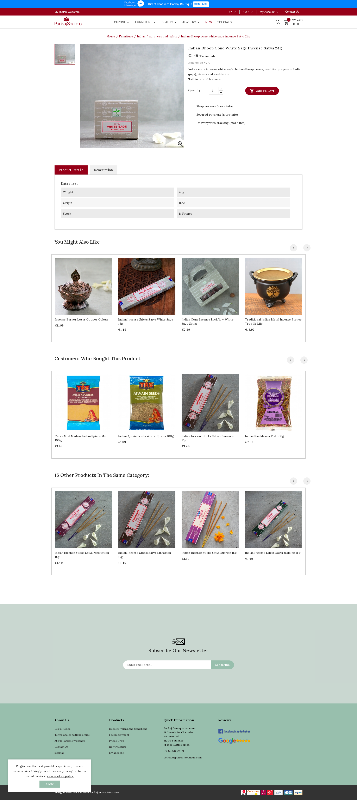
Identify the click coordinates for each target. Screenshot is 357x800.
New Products (118, 746)
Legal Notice (63, 728)
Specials (224, 22)
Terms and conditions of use (72, 734)
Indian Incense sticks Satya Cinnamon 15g (208, 438)
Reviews (225, 720)
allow (50, 784)
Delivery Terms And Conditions (128, 728)
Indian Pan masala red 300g (264, 436)
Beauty (169, 22)
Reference (195, 63)
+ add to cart (79, 284)
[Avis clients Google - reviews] (234, 740)
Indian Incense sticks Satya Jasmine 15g (273, 553)
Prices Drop (116, 740)
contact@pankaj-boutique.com (183, 757)
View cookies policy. (60, 776)
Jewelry (191, 22)
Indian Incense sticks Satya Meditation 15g (82, 555)
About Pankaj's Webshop (70, 740)
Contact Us (61, 746)
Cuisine (122, 22)
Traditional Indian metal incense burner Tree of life (273, 321)
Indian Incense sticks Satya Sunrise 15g (209, 553)
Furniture (145, 22)
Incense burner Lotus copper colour (81, 319)
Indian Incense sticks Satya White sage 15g (145, 321)
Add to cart (262, 91)
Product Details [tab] (71, 170)
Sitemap (59, 752)
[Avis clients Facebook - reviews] (234, 730)
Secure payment (119, 734)
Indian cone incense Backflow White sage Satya (207, 321)
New (208, 22)
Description (103, 170)
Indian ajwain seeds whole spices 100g (146, 436)
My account (116, 752)
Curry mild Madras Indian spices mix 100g (81, 438)
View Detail (87, 284)
